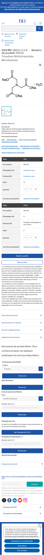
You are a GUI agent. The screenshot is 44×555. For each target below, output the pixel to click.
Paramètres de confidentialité (22, 541)
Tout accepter (22, 550)
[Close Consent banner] (40, 525)
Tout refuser (22, 546)
